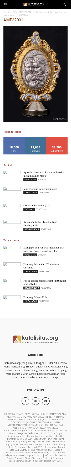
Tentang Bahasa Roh (35, 297)
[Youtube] (46, 401)
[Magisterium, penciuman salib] (12, 193)
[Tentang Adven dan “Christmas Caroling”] (12, 268)
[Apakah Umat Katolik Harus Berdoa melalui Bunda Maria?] (12, 177)
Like (14, 138)
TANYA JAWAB (30, 192)
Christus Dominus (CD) (36, 205)
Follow (36, 138)
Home (6, 12)
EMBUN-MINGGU (31, 229)
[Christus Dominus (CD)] (12, 210)
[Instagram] (35, 401)
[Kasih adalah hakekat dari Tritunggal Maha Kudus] (12, 285)
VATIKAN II (29, 209)
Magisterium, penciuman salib (40, 188)
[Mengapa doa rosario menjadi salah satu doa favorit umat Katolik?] (12, 252)
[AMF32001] (35, 121)
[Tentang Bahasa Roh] (12, 301)
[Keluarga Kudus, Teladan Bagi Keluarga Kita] (12, 226)
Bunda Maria (30, 179)
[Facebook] (25, 401)
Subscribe (57, 138)
